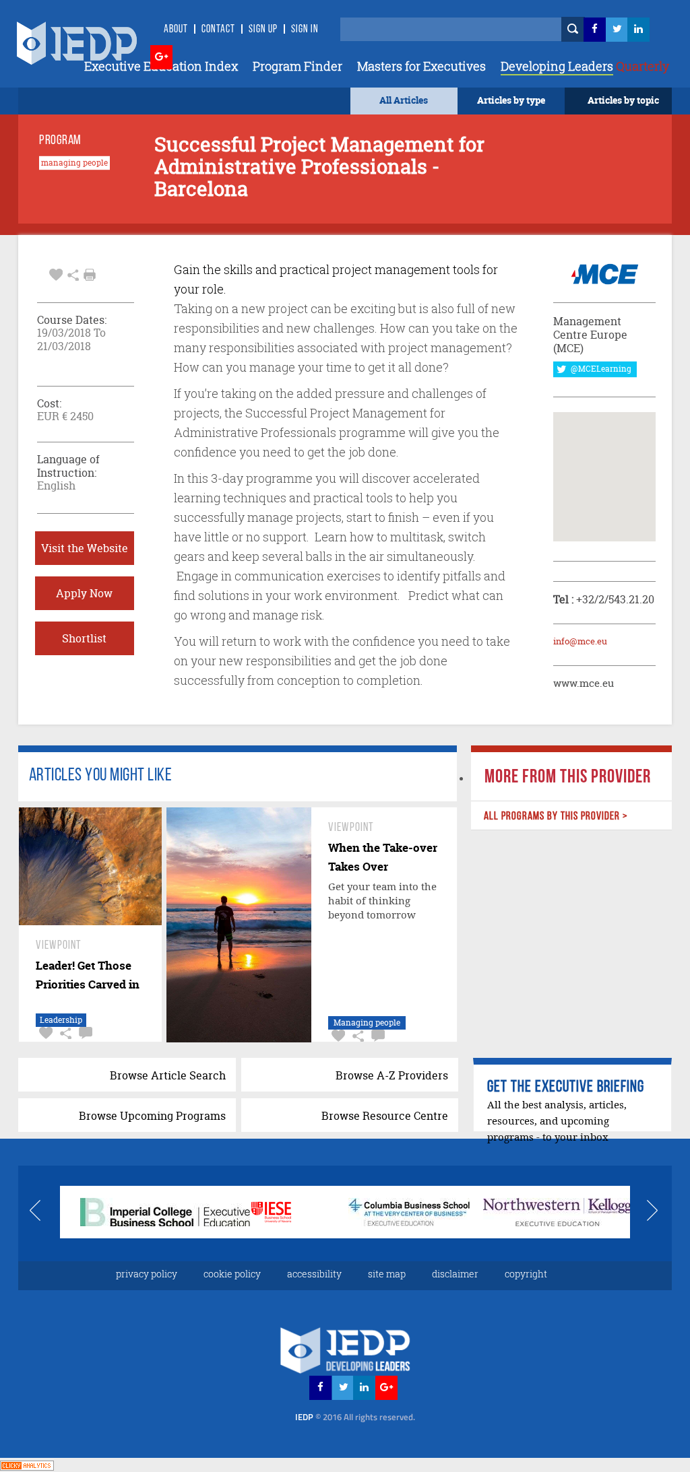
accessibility (314, 1273)
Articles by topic (623, 100)
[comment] (83, 1033)
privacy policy (146, 1273)
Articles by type (511, 100)
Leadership (61, 1020)
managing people (74, 163)
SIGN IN (305, 29)
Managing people (367, 1022)
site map (387, 1273)
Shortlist (84, 638)
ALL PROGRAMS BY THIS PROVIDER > (556, 816)
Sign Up (263, 29)
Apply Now (84, 593)
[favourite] (56, 273)
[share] (73, 273)
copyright (526, 1273)
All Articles (403, 100)
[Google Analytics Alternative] (27, 1464)
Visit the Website (84, 548)
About (176, 29)
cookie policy (232, 1273)
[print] (90, 275)
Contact (218, 29)
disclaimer (455, 1273)
